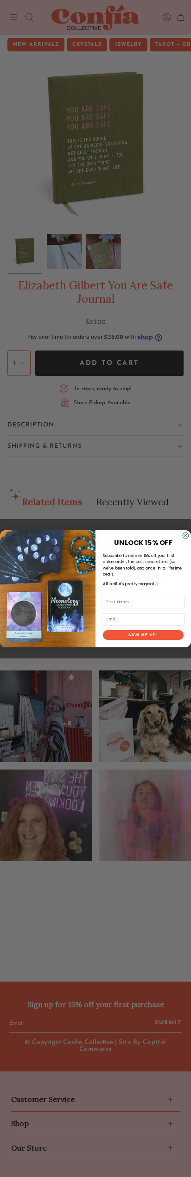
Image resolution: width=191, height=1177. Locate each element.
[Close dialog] (186, 535)
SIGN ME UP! (143, 634)
